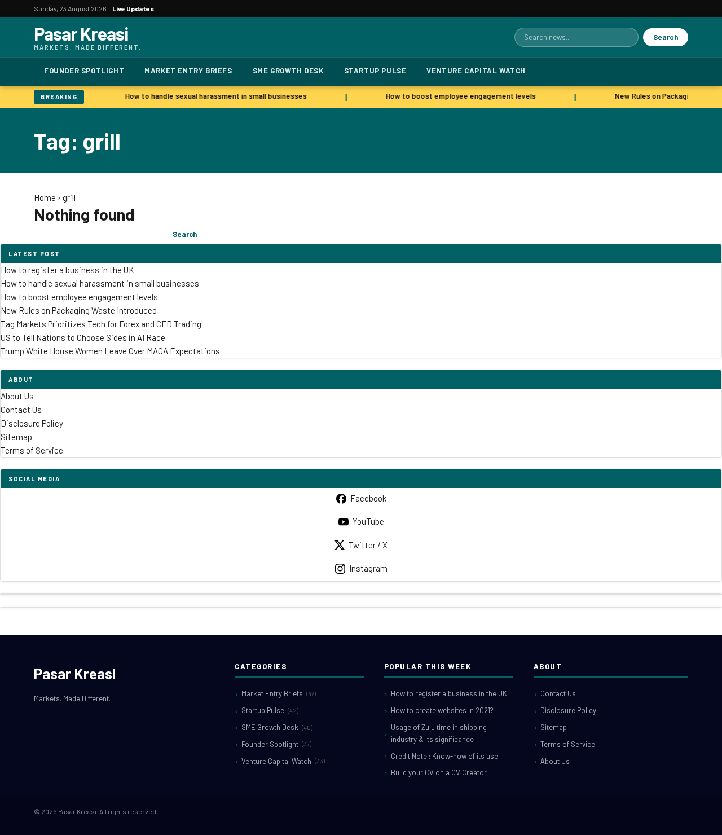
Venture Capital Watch (476, 70)
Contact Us (21, 410)
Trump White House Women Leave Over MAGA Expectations (110, 351)
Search (665, 37)
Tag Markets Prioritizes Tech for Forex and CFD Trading (101, 324)
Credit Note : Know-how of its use (444, 756)
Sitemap (16, 437)
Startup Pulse (375, 70)
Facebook (368, 498)
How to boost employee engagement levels (458, 95)
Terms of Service (32, 450)
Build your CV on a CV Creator (439, 772)
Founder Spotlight (84, 70)
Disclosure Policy (32, 423)
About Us (17, 396)
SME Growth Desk (288, 70)
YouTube (368, 521)
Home (45, 197)
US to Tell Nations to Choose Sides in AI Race (83, 337)
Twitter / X (368, 545)
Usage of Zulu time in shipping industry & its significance (439, 733)
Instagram (368, 568)
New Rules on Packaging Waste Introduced (79, 310)
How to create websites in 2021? (442, 710)
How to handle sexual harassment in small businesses (213, 95)
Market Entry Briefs (188, 70)
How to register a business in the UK (67, 270)
